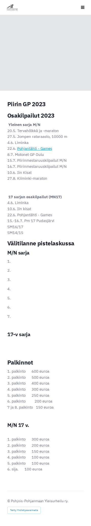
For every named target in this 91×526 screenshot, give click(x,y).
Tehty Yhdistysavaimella (24, 510)
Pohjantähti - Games (34, 148)
